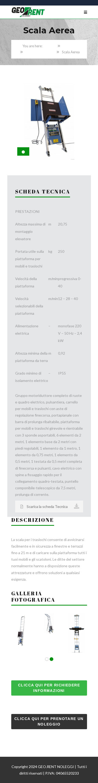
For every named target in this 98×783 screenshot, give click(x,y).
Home (50, 46)
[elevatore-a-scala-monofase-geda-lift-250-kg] (49, 616)
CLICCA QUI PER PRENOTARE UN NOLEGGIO (49, 721)
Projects (69, 46)
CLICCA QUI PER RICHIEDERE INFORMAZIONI (49, 688)
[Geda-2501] (77, 616)
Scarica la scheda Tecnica (47, 506)
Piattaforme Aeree (40, 52)
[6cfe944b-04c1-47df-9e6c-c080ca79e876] (21, 616)
